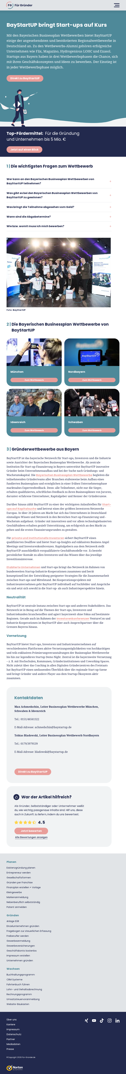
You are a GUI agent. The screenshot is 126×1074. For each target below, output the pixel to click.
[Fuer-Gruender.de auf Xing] (86, 1020)
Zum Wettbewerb (34, 380)
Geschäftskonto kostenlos (22, 950)
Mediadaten (13, 1044)
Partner (11, 1039)
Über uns (12, 1019)
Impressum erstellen (18, 955)
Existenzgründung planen (21, 867)
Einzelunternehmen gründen (23, 926)
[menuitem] (63, 868)
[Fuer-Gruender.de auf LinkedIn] (117, 1020)
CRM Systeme (14, 979)
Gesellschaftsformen (19, 877)
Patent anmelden (17, 907)
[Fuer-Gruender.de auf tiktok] (102, 1020)
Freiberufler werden (18, 936)
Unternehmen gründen (20, 960)
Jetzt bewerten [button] (31, 831)
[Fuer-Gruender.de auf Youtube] (94, 1020)
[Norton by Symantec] (15, 1068)
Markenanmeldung (17, 897)
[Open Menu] (116, 5)
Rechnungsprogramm (19, 994)
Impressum (13, 1029)
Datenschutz (14, 1034)
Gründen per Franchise (20, 882)
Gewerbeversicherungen (21, 945)
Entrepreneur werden (19, 872)
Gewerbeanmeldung (18, 940)
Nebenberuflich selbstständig (23, 902)
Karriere (11, 1024)
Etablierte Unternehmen (23, 567)
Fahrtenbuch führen (18, 984)
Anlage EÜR (13, 921)
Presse (10, 1049)
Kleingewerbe (14, 892)
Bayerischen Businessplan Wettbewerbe (64, 475)
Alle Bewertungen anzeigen (31, 837)
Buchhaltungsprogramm (21, 974)
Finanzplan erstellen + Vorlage (24, 887)
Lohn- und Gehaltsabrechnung (24, 989)
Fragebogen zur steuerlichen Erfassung (29, 931)
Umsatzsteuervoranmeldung (23, 999)
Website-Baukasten (18, 1004)
